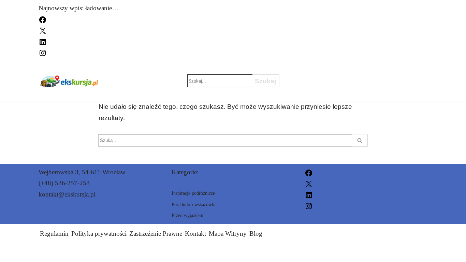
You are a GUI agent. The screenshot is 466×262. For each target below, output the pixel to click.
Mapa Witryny (228, 233)
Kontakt (195, 233)
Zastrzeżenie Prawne (155, 233)
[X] (43, 30)
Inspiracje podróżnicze (336, 69)
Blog (255, 233)
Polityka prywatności (99, 233)
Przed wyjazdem (323, 81)
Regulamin (54, 233)
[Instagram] (43, 52)
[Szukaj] (360, 140)
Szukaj (265, 81)
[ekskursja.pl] (69, 81)
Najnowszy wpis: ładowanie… (78, 8)
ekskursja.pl (308, 252)
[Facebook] (43, 19)
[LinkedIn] (43, 41)
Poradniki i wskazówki (336, 93)
